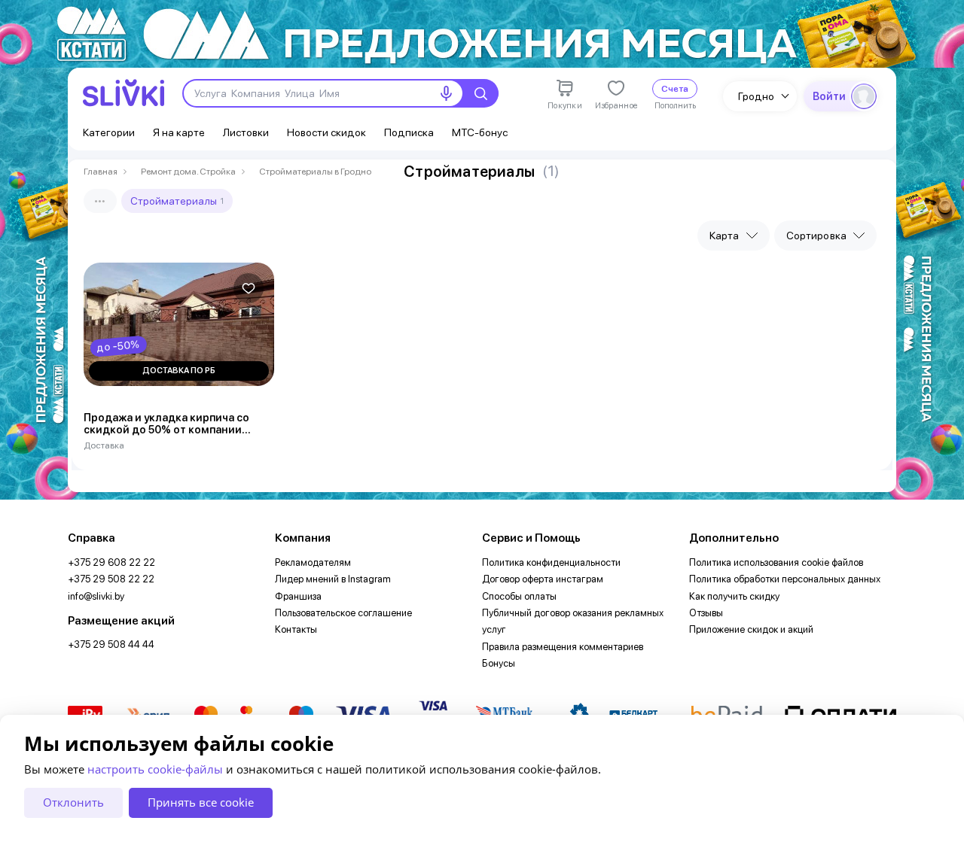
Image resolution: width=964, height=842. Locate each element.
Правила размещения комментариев (562, 646)
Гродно (756, 96)
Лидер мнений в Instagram (333, 579)
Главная (100, 171)
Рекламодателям (313, 562)
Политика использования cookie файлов (776, 562)
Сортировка (816, 235)
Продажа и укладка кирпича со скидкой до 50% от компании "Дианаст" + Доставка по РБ (166, 424)
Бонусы (498, 663)
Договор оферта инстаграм (542, 579)
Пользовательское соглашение (343, 613)
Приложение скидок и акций (751, 629)
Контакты (296, 629)
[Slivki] (123, 93)
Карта (724, 235)
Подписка (409, 132)
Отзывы (706, 613)
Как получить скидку (734, 596)
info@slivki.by (96, 596)
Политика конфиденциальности (551, 562)
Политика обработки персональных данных (784, 579)
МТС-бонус (480, 132)
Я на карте (179, 132)
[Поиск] (480, 93)
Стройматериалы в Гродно (315, 171)
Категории (109, 132)
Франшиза (298, 596)
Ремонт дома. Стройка (188, 171)
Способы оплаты (519, 596)
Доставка (104, 445)
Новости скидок (326, 132)
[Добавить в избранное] (248, 288)
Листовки (246, 132)
